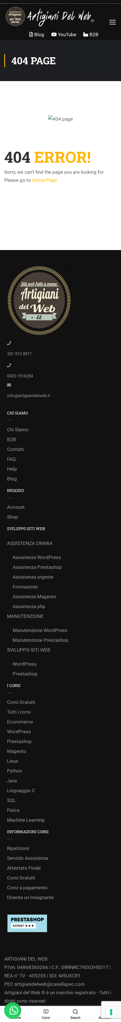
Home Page (44, 180)
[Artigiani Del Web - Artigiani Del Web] (54, 16)
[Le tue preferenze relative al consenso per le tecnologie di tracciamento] (111, 1012)
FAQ (11, 459)
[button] (12, 1010)
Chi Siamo (17, 429)
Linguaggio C (21, 790)
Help (12, 469)
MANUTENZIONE (25, 616)
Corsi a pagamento (27, 887)
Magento (16, 751)
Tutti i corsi (19, 712)
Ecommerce (20, 722)
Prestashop (25, 674)
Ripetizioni (18, 848)
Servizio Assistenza (27, 858)
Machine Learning (25, 820)
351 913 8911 (19, 353)
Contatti (15, 449)
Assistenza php (29, 606)
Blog (39, 34)
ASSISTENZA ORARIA (30, 543)
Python (14, 771)
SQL (11, 800)
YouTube (67, 34)
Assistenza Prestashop (37, 567)
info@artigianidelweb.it (28, 395)
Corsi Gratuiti (21, 702)
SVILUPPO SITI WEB (28, 650)
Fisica (13, 810)
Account (16, 507)
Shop (12, 517)
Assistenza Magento (34, 596)
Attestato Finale (24, 868)
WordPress (25, 664)
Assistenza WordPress (37, 557)
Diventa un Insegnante (30, 897)
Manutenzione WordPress (40, 630)
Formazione (25, 587)
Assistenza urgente (33, 577)
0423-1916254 (20, 376)
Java (12, 780)
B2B (93, 34)
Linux (12, 761)
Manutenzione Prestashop (40, 640)
